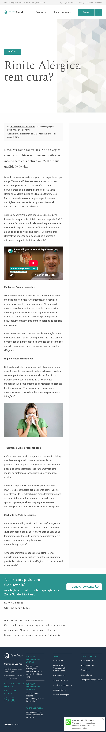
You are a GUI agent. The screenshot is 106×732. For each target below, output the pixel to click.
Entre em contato (10, 692)
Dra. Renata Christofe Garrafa (22, 127)
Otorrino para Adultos (17, 608)
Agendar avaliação (84, 586)
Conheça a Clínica (85, 3)
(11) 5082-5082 (68, 3)
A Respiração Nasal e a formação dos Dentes (29, 630)
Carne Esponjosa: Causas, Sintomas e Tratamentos (33, 635)
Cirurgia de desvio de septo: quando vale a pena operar (35, 625)
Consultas (20, 12)
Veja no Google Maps (14, 685)
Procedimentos (61, 12)
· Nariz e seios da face (30, 620)
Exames (39, 12)
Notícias (98, 3)
